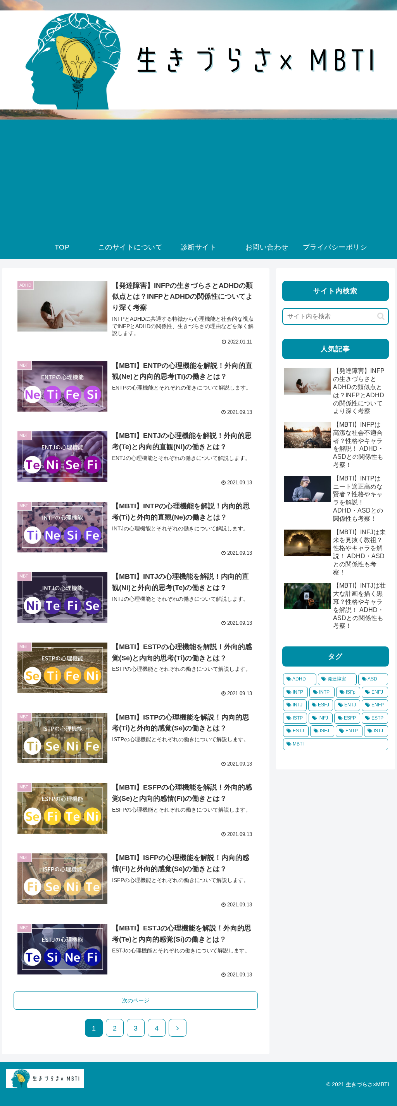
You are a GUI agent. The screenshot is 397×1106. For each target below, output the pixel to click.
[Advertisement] (198, 177)
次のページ (135, 1000)
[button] (381, 316)
